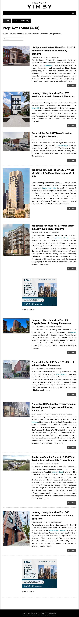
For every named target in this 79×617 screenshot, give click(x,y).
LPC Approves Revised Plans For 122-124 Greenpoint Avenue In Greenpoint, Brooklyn (53, 50)
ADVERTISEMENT (28, 310)
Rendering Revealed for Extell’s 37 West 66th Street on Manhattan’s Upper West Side (53, 173)
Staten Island (57, 472)
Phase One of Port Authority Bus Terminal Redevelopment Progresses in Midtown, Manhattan (54, 407)
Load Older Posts (39, 602)
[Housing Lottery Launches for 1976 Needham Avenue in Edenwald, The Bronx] (16, 126)
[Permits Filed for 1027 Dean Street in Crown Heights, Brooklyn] (16, 150)
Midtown (35, 422)
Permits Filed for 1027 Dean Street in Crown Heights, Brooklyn (51, 135)
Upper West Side (49, 188)
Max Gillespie (55, 57)
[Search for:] (13, 38)
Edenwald (35, 108)
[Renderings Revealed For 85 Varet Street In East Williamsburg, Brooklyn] (16, 255)
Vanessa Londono (56, 100)
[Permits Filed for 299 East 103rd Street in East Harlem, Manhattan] (16, 377)
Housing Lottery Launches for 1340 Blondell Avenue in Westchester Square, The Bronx (52, 515)
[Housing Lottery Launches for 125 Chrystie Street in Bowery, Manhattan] (16, 332)
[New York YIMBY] (39, 5)
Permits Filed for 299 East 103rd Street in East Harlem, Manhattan (53, 363)
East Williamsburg (61, 238)
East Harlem (61, 374)
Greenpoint (48, 65)
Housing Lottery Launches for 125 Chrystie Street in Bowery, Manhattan (51, 321)
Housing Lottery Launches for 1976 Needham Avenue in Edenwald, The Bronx (53, 95)
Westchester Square (57, 530)
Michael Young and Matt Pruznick (62, 180)
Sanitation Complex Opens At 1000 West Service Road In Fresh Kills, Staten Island (53, 458)
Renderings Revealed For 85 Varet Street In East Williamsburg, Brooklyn (53, 227)
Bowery (73, 332)
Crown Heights (62, 145)
